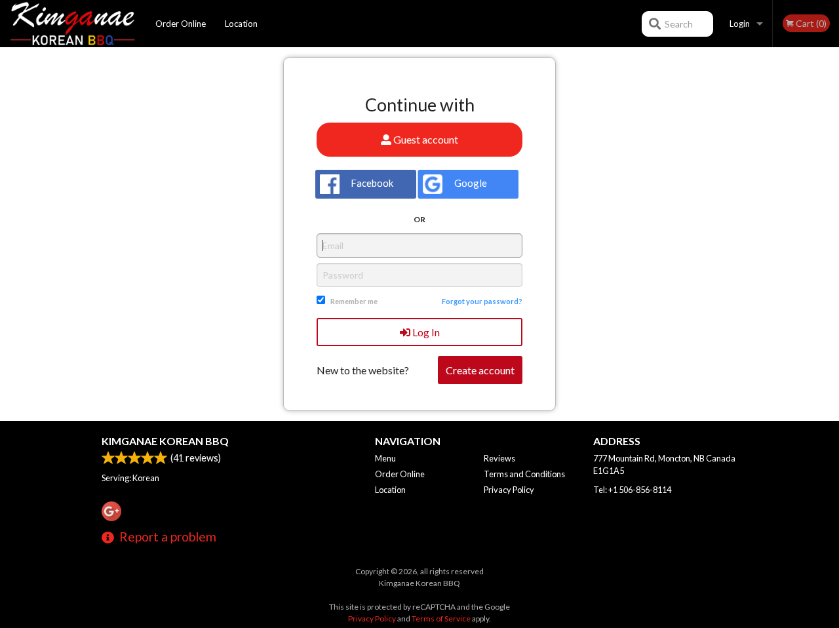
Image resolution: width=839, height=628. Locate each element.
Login (740, 23)
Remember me (354, 301)
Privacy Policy (509, 489)
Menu (385, 458)
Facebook (371, 183)
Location (241, 23)
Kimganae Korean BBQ (165, 441)
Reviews (499, 458)
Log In (425, 332)
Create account (480, 370)
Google (469, 183)
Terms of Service (441, 618)
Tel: (632, 489)
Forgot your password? (482, 301)
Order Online (180, 23)
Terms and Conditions (524, 474)
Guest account (424, 139)
